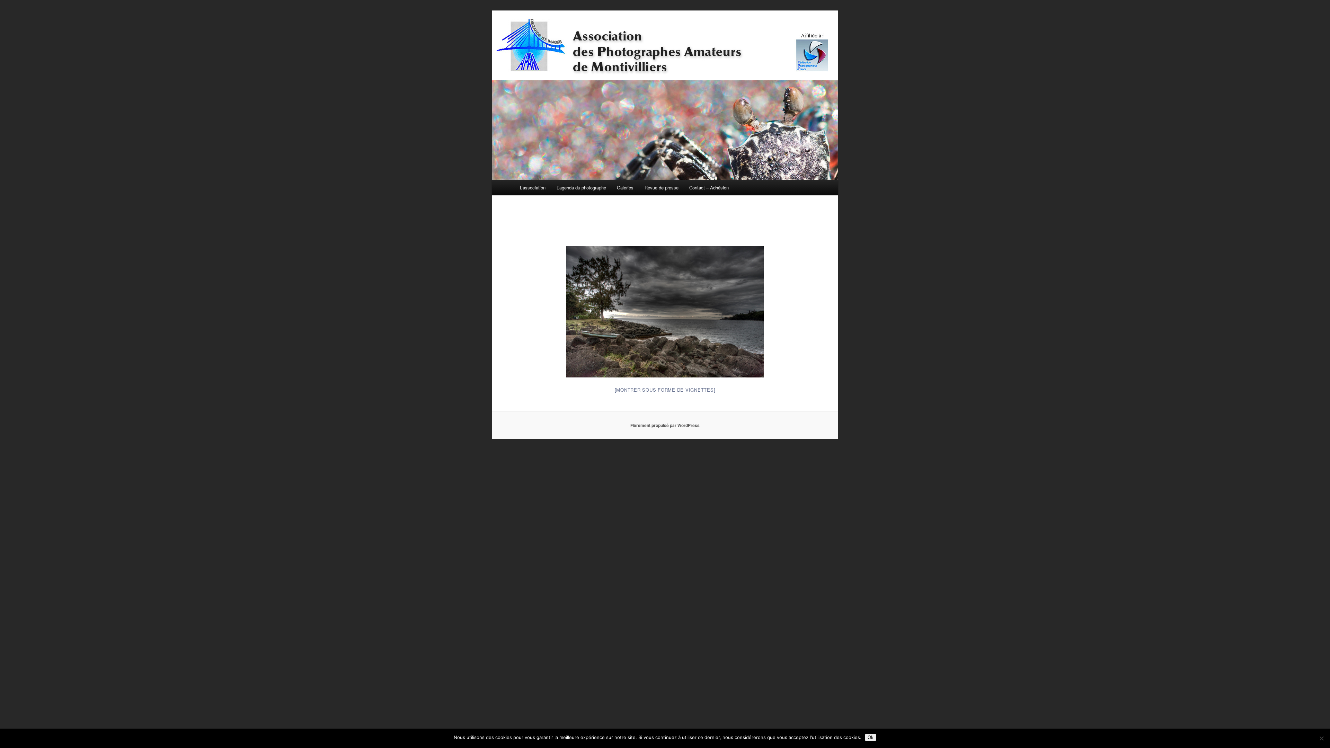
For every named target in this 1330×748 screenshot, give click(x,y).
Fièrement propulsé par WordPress (665, 425)
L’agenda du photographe (581, 187)
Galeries (625, 187)
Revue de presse (662, 187)
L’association (533, 187)
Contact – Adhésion (709, 187)
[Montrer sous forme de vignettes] (665, 389)
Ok (871, 737)
